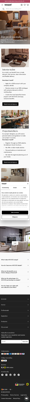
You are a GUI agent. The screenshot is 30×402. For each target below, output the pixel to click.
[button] (15, 9)
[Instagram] (6, 375)
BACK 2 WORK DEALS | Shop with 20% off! (14, 1)
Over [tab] (24, 187)
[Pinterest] (10, 375)
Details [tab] (15, 187)
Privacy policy (4, 395)
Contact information (6, 398)
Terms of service (14, 395)
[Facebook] (2, 375)
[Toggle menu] (2, 5)
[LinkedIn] (14, 375)
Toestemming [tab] (5, 187)
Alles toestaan (15, 212)
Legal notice (24, 395)
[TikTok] (18, 375)
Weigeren (15, 217)
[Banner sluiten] (27, 183)
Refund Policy (16, 398)
